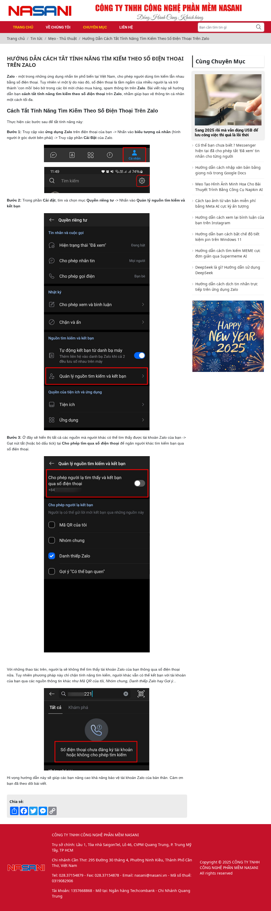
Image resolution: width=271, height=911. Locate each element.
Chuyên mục (95, 27)
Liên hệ (126, 27)
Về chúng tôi (58, 27)
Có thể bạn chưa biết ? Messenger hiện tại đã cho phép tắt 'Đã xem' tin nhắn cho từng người (227, 151)
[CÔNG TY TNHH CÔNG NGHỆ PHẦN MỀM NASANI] (40, 10)
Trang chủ (23, 27)
